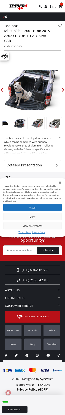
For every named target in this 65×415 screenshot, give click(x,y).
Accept (32, 207)
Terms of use (24, 232)
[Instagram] (37, 355)
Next (63, 90)
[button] (60, 182)
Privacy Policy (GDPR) (32, 389)
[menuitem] (40, 6)
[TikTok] (59, 355)
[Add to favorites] (60, 25)
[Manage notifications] (8, 392)
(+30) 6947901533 (35, 270)
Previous (2, 90)
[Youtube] (48, 355)
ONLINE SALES (15, 298)
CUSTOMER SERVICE (19, 306)
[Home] (5, 16)
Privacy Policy (38, 232)
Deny (33, 216)
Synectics (46, 379)
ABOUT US (12, 290)
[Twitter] (16, 355)
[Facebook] (6, 355)
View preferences (32, 225)
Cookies (44, 385)
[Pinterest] (27, 355)
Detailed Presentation (24, 165)
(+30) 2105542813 (35, 280)
